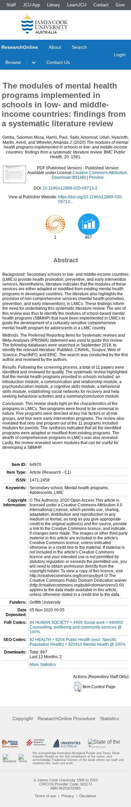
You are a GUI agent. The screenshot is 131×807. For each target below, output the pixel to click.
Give (120, 4)
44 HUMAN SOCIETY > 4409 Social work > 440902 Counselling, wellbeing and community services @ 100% (76, 627)
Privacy (67, 796)
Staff (11, 4)
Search (79, 47)
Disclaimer (87, 796)
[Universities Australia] (67, 743)
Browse (13, 62)
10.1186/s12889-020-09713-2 (70, 188)
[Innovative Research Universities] (35, 743)
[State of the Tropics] (108, 743)
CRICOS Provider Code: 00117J (65, 784)
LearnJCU (76, 4)
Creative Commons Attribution (100, 172)
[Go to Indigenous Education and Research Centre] (9, 758)
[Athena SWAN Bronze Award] (9, 743)
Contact (100, 4)
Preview (96, 177)
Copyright (22, 718)
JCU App (31, 4)
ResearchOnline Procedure (66, 718)
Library (53, 4)
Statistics (109, 718)
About (55, 47)
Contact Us (58, 62)
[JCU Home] (44, 23)
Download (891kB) (69, 177)
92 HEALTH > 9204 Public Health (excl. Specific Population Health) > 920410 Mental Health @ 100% (78, 642)
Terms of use (45, 796)
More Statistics (43, 664)
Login (120, 54)
